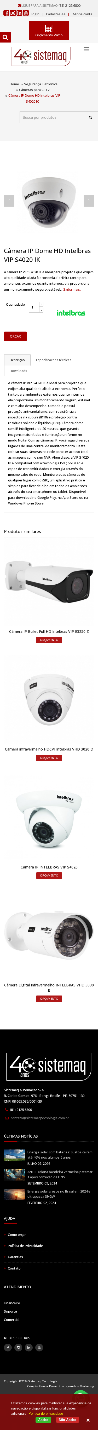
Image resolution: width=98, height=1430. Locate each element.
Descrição (17, 360)
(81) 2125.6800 (69, 5)
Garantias (15, 1256)
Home (14, 84)
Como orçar (17, 1234)
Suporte (10, 1311)
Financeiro (12, 1303)
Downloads (18, 371)
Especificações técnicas (53, 360)
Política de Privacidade (25, 1245)
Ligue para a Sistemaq (39, 5)
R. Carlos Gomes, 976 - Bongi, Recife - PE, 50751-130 (44, 1095)
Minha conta (82, 14)
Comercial (11, 1319)
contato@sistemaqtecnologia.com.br (40, 1118)
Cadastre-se (55, 14)
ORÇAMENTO (49, 640)
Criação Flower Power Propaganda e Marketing (60, 1386)
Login (35, 14)
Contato (14, 1268)
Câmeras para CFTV (34, 89)
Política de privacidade (45, 1413)
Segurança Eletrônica (40, 84)
